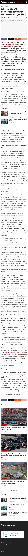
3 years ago (14, 17)
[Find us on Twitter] (4, 552)
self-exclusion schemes (10, 44)
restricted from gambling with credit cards (13, 352)
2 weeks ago (4, 459)
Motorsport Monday (5, 544)
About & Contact (4, 542)
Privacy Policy (13, 542)
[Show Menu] (26, 2)
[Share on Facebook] (4, 39)
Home (2, 6)
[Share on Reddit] (18, 39)
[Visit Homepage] (12, 2)
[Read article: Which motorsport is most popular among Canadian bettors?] (14, 417)
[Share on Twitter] (11, 39)
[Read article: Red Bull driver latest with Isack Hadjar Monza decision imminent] (4, 113)
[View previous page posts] (13, 126)
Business (6, 6)
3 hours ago (11, 122)
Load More (14, 490)
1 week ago (4, 431)
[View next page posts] (15, 126)
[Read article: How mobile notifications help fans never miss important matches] (14, 471)
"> (1, 118)
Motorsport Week (6, 17)
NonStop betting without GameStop (13, 137)
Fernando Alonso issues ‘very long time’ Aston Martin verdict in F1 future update (18, 119)
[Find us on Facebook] (1, 552)
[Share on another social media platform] (24, 39)
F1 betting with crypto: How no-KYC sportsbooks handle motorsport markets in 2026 (13, 455)
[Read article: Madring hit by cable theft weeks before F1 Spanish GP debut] (4, 514)
